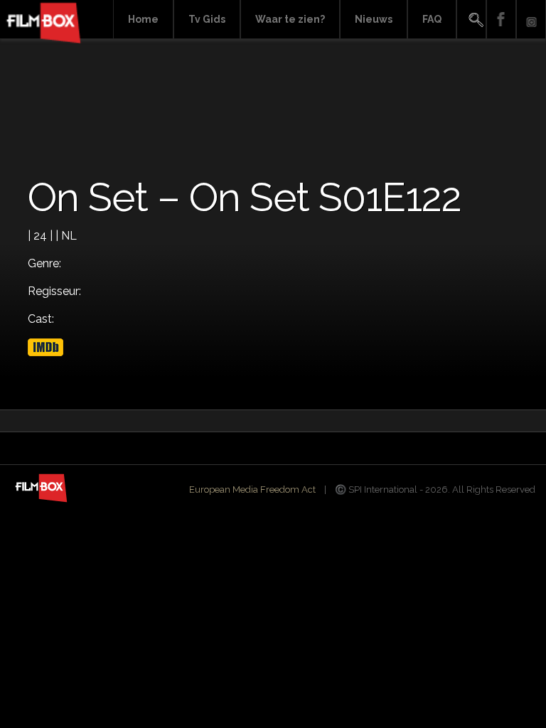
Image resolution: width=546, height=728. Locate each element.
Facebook (501, 19)
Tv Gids (206, 19)
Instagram (531, 19)
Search (471, 19)
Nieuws (373, 19)
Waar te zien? (290, 19)
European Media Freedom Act (252, 489)
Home (143, 19)
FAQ (431, 19)
